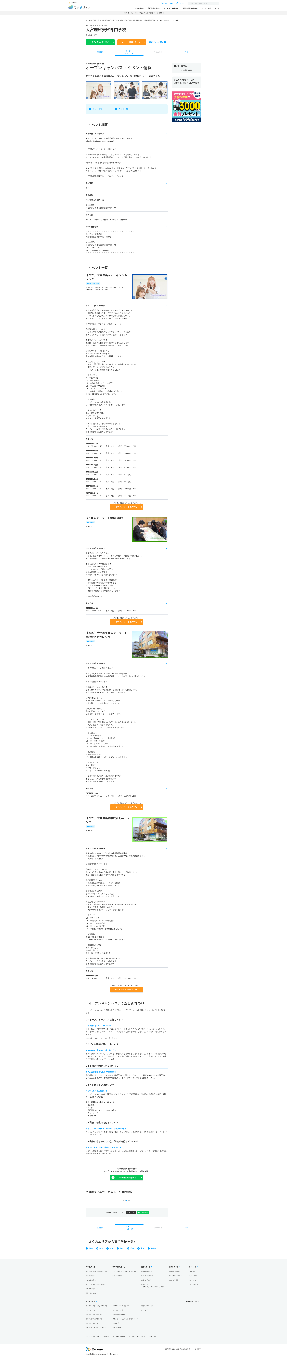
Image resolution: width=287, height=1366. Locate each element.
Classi (115, 1323)
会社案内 (198, 1349)
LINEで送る (144, 1212)
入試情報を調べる (91, 1280)
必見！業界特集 (117, 1276)
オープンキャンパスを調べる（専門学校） (125, 1271)
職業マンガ (153, 1286)
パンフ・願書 (131, 42)
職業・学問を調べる (190, 8)
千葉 (132, 1248)
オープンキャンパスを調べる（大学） (97, 1271)
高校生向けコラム (91, 1293)
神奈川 (153, 1248)
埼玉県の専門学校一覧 (110, 20)
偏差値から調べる (91, 1276)
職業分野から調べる (147, 1276)
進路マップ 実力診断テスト (94, 1319)
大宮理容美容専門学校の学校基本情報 (129, 20)
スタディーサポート (92, 1310)
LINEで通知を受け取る (126, 1178)
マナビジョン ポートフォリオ (95, 1327)
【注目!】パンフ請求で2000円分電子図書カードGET (142, 13)
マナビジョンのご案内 (92, 1336)
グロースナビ (117, 1327)
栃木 (101, 1248)
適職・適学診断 (146, 1280)
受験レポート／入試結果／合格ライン (124, 1319)
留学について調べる (92, 1289)
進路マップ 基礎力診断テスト (95, 1314)
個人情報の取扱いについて (137, 1336)
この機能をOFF (186, 70)
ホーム (88, 20)
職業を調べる (146, 1267)
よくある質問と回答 (119, 1336)
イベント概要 (97, 109)
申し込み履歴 (193, 1276)
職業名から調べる (146, 1271)
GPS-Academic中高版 (119, 1306)
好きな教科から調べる (175, 1276)
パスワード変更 (193, 1284)
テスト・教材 (206, 8)
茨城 (91, 1248)
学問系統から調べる (175, 1271)
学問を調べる (173, 1267)
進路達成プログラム (92, 1323)
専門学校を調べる (154, 8)
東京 (142, 1248)
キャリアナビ (117, 1310)
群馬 (111, 1248)
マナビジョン (79, 7)
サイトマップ (153, 1336)
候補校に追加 (156, 42)
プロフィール (193, 1280)
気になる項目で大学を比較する (95, 1284)
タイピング (144, 1310)
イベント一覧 (123, 109)
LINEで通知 (100, 42)
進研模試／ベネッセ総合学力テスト (96, 1306)
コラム (216, 8)
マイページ (192, 1267)
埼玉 (122, 1248)
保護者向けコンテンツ (193, 1301)
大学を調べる (139, 8)
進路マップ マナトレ (147, 1306)
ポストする (132, 1212)
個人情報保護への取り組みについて (177, 1349)
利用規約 (106, 1336)
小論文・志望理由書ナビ (120, 1314)
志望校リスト (193, 1271)
